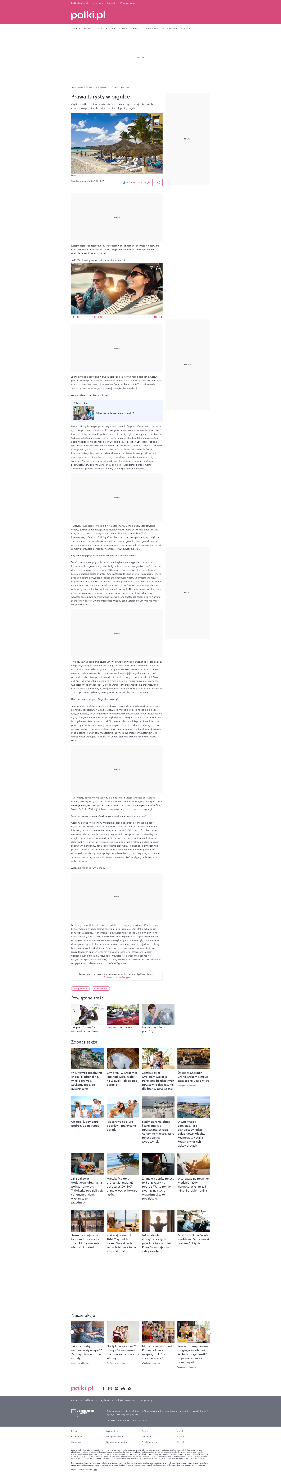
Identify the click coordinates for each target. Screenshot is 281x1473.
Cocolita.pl (76, 1442)
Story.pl (180, 1442)
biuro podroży (100, 988)
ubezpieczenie (80, 988)
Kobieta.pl (146, 1436)
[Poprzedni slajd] (72, 1332)
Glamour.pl (76, 1436)
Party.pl (145, 1431)
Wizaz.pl (180, 1436)
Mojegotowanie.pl (114, 1436)
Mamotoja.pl (112, 1431)
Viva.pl (180, 1431)
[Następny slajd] (209, 1332)
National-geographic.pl (117, 1442)
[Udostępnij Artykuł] (158, 182)
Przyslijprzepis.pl (149, 1442)
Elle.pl (74, 1431)
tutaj (95, 1470)
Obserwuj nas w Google (138, 182)
